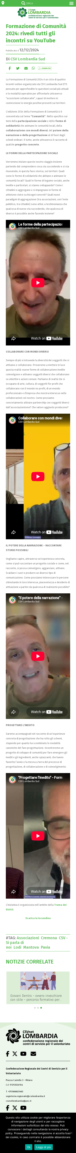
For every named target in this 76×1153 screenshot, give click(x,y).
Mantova (32, 947)
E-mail (26, 68)
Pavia (46, 947)
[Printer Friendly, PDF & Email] (44, 68)
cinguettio (18, 68)
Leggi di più (43, 1147)
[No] (71, 1133)
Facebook (9, 68)
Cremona (50, 937)
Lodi (18, 947)
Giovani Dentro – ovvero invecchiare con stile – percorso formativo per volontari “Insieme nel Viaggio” (36, 999)
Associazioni (29, 937)
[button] (34, 1008)
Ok (29, 1147)
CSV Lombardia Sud (28, 59)
